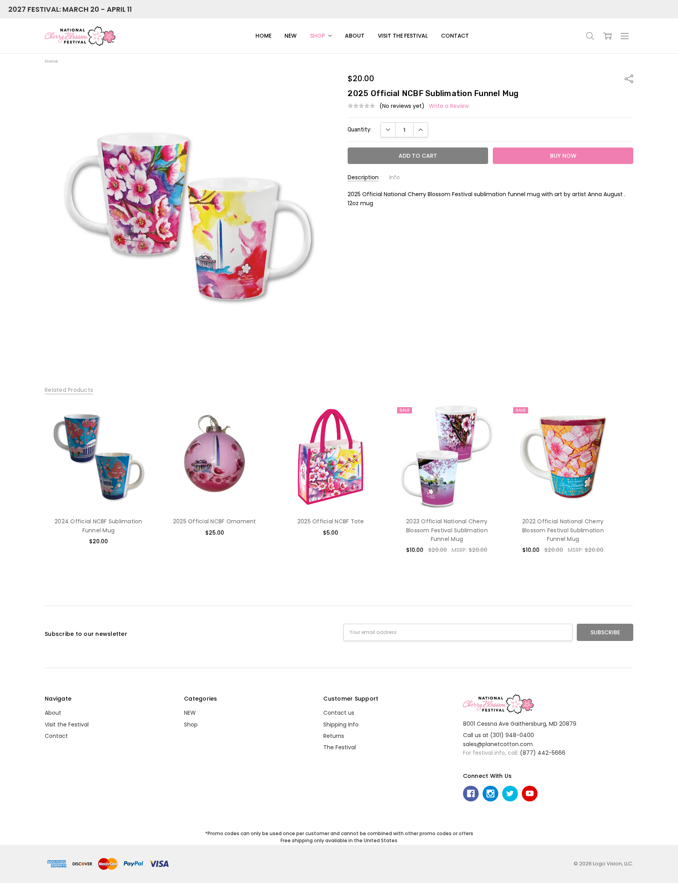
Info (394, 177)
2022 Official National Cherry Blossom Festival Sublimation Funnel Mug (563, 530)
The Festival (339, 747)
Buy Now (98, 494)
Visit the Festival (403, 36)
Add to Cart (98, 477)
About (354, 36)
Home (263, 36)
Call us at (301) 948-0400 (498, 735)
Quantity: (360, 129)
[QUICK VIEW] (138, 417)
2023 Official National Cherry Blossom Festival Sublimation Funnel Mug (447, 530)
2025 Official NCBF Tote (330, 521)
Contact (455, 36)
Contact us (338, 713)
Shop (318, 36)
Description (363, 177)
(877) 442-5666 (542, 753)
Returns (333, 736)
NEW (290, 36)
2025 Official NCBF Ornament (214, 521)
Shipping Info (341, 724)
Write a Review (449, 106)
